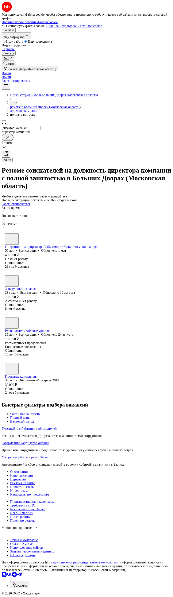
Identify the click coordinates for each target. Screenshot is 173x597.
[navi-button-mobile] (6, 86)
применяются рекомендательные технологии (85, 562)
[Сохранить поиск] (6, 154)
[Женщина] (12, 368)
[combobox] (21, 128)
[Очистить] (8, 137)
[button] (6, 73)
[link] (9, 63)
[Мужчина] (12, 239)
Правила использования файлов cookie (74, 26)
